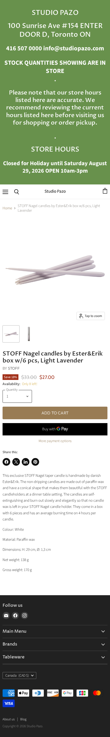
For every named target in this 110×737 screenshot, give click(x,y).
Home (7, 208)
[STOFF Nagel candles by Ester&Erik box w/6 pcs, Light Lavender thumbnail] (11, 334)
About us (9, 719)
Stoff (14, 368)
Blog (23, 719)
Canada (17, 675)
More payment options (55, 441)
